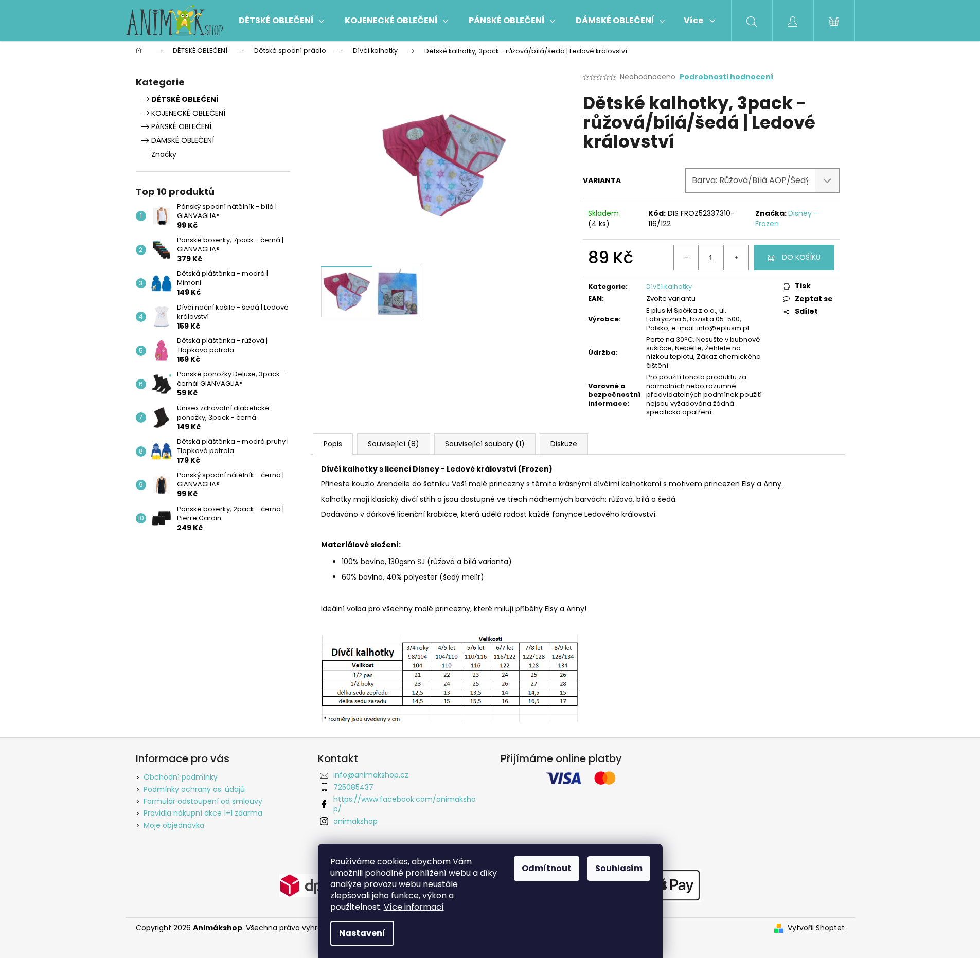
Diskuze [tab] (563, 444)
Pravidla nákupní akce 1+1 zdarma (203, 813)
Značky (163, 154)
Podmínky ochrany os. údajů (194, 789)
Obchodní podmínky (181, 777)
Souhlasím (619, 868)
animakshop (355, 821)
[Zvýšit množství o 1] (735, 257)
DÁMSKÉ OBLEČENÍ (182, 140)
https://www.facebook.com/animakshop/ (404, 804)
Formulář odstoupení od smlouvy (203, 801)
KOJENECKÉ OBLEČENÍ (188, 113)
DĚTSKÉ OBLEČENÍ (185, 99)
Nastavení (362, 933)
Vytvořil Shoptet (816, 928)
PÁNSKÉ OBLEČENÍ (181, 126)
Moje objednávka (174, 825)
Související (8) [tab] (393, 444)
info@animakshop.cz (370, 775)
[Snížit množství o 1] (686, 257)
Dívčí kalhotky (669, 287)
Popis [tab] (333, 444)
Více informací (414, 907)
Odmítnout (547, 868)
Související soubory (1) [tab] (485, 444)
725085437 (353, 787)
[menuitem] (281, 20)
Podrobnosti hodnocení (726, 77)
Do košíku (801, 257)
